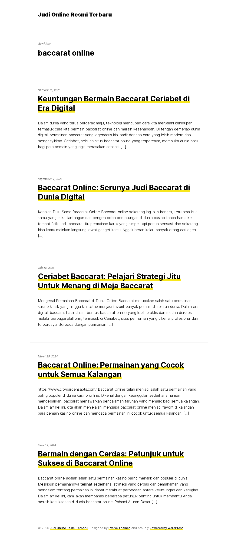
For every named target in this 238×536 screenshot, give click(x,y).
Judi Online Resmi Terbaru (69, 528)
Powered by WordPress (166, 528)
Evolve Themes (119, 528)
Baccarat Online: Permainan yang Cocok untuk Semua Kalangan (111, 369)
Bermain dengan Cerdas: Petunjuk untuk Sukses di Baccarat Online (111, 458)
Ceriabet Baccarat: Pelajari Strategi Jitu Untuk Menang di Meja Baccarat (109, 281)
